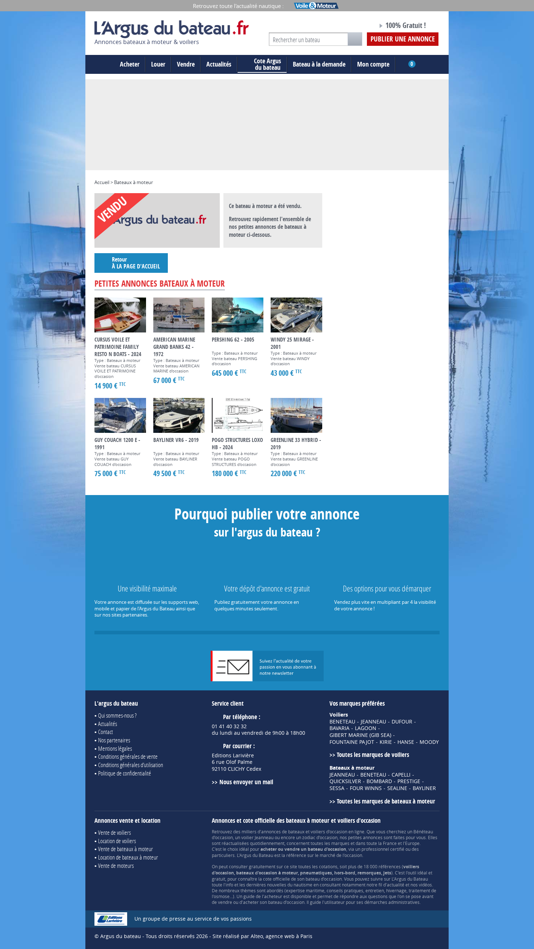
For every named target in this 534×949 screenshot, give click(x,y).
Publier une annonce (403, 39)
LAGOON (365, 728)
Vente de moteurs (116, 865)
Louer (158, 64)
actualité (395, 885)
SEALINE (397, 788)
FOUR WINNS (366, 788)
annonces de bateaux (282, 831)
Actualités (218, 64)
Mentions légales (115, 748)
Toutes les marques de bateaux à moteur (386, 801)
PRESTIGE (408, 781)
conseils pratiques (345, 890)
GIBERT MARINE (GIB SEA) (360, 735)
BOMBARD (379, 781)
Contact (105, 731)
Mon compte (373, 64)
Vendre (186, 64)
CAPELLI (401, 774)
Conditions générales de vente (128, 756)
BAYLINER (424, 788)
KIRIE (386, 742)
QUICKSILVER (345, 781)
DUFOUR (402, 721)
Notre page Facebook (358, 26)
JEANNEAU (373, 721)
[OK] (355, 39)
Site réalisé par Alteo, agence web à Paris (262, 936)
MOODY (429, 742)
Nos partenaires (114, 740)
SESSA (336, 788)
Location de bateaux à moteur (128, 857)
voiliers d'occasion (329, 831)
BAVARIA (339, 728)
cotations (328, 866)
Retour (136, 262)
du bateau (267, 64)
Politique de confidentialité (124, 773)
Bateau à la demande (319, 64)
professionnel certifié (382, 849)
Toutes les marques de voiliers (373, 754)
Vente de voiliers (114, 832)
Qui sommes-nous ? (117, 715)
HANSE (405, 742)
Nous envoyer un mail (246, 782)
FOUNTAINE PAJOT (351, 742)
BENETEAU (342, 721)
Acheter (129, 64)
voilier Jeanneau (257, 837)
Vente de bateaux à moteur (125, 849)
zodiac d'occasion (319, 837)
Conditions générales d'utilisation (130, 765)
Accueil (101, 182)
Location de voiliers (117, 841)
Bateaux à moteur (133, 182)
